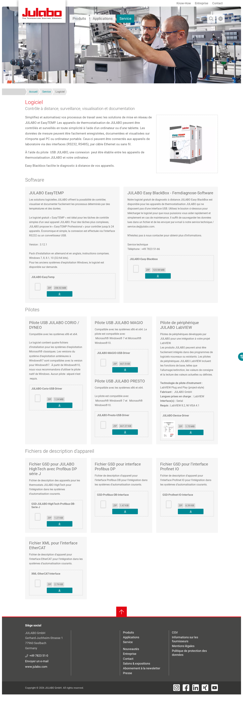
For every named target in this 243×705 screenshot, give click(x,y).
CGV (175, 632)
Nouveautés (131, 649)
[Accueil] (42, 11)
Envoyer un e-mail (36, 661)
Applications (103, 19)
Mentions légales (183, 646)
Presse (127, 673)
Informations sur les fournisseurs (185, 639)
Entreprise (201, 3)
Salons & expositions (136, 663)
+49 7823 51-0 (38, 655)
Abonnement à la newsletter (141, 668)
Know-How (184, 3)
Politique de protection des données (189, 652)
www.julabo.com (36, 666)
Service (125, 19)
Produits (79, 19)
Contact (217, 3)
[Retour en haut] (121, 612)
